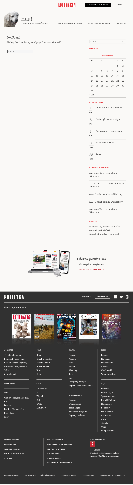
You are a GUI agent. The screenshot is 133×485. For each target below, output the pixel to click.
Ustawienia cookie (54, 458)
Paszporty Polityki (77, 381)
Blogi (103, 350)
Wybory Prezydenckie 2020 (16, 397)
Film (71, 362)
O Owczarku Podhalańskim (99, 24)
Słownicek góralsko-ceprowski (104, 234)
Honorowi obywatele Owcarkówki (105, 226)
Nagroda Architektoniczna (81, 385)
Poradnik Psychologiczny (15, 362)
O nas (103, 426)
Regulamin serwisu (55, 440)
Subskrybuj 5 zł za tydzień (90, 269)
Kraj (6, 393)
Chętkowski (106, 370)
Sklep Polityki (107, 430)
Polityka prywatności (56, 449)
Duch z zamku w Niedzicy (103, 174)
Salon (6, 370)
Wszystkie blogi (108, 373)
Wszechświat (75, 403)
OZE (38, 400)
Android (97, 450)
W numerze (8, 350)
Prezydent (9, 412)
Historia (105, 388)
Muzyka (72, 358)
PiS (5, 401)
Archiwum (106, 415)
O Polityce (8, 458)
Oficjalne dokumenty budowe (70, 24)
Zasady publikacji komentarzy (59, 444)
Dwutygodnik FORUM (11, 475)
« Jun (91, 94)
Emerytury (41, 388)
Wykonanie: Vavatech (88, 475)
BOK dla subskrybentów (14, 454)
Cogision (67, 475)
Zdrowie (73, 400)
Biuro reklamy (10, 444)
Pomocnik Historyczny (14, 358)
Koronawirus (9, 384)
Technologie (74, 407)
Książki (72, 354)
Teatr (71, 373)
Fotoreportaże (107, 411)
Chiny (39, 373)
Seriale (72, 366)
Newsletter (87, 296)
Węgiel (39, 396)
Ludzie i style (107, 392)
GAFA (39, 403)
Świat (38, 350)
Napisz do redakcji (11, 449)
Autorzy (105, 419)
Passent (104, 354)
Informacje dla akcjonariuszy (59, 463)
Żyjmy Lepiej (10, 373)
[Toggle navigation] (11, 5)
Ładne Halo (74, 475)
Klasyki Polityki (108, 400)
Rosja (38, 370)
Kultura (72, 350)
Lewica (7, 405)
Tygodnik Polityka (12, 354)
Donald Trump (43, 362)
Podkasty (105, 407)
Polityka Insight (30, 475)
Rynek (38, 384)
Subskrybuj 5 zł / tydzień (98, 5)
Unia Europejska (44, 358)
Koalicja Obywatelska (14, 409)
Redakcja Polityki (11, 440)
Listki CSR (41, 407)
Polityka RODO (53, 454)
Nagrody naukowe (77, 415)
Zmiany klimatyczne (78, 411)
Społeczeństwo (108, 396)
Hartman (105, 358)
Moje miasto (106, 403)
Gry (70, 377)
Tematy (104, 422)
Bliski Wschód (42, 366)
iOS (91, 450)
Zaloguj (119, 5)
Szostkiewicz (107, 362)
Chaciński (105, 366)
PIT (38, 392)
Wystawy (73, 370)
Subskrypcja (102, 296)
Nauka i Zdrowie (75, 395)
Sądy (6, 416)
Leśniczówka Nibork (48, 475)
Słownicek (121, 24)
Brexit (39, 354)
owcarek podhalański (99, 230)
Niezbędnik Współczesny (15, 366)
